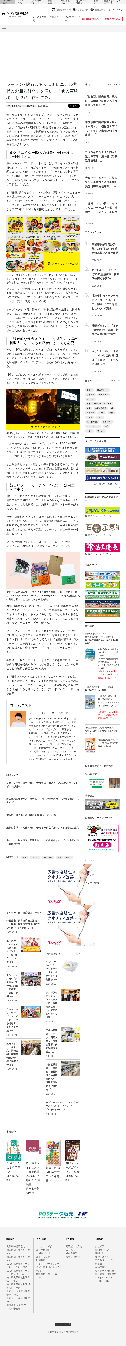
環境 (59, 857)
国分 (111, 413)
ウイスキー (107, 422)
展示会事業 (71, 1253)
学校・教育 (48, 857)
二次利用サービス (35, 2)
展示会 (96, 2)
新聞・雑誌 (51, 2)
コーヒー (101, 431)
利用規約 (40, 1260)
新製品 (89, 390)
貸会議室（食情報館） (107, 1274)
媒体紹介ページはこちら (98, 516)
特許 (106, 426)
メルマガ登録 (70, 19)
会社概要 (100, 1246)
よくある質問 (43, 1256)
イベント (35, 857)
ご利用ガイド (55, 19)
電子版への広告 (74, 1246)
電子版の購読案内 (15, 1246)
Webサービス (102, 1250)
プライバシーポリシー (48, 1263)
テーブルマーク (93, 426)
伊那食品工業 (100, 408)
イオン (89, 431)
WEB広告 (20, 2)
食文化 (69, 857)
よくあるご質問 (39, 19)
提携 (25, 857)
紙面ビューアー (63, 9)
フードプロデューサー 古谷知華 (21, 106)
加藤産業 (90, 413)
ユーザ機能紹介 (44, 1250)
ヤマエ (100, 417)
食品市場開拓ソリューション (112, 2)
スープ (102, 413)
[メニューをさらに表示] (4, 28)
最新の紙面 (100, 9)
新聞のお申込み (112, 19)
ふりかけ (90, 399)
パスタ (89, 417)
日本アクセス (102, 390)
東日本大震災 (92, 422)
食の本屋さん (65, 2)
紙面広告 (70, 1250)
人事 (89, 408)
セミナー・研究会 (81, 2)
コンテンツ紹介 (44, 1246)
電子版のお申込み (90, 19)
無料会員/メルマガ (16, 1305)
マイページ (64, 1324)
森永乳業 (90, 395)
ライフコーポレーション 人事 (99, 404)
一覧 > (38, 912)
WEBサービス (7, 2)
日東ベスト (103, 395)
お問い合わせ (13, 1308)
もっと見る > (114, 84)
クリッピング (81, 9)
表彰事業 (100, 1267)
